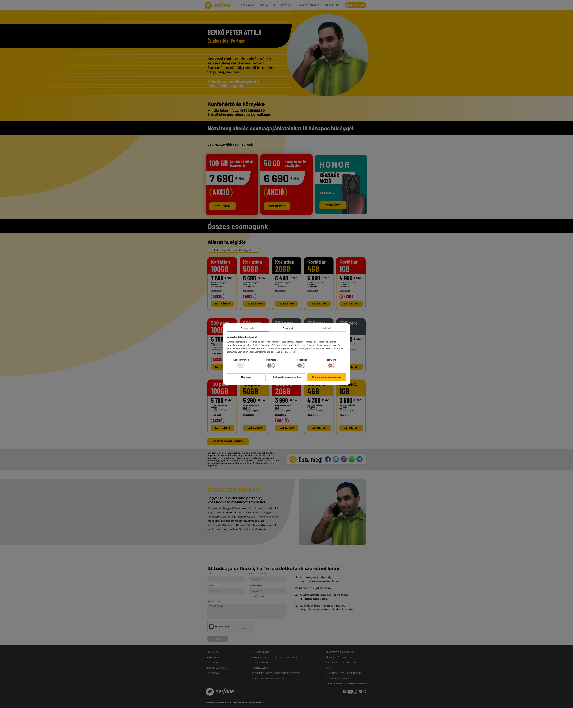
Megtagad (246, 377)
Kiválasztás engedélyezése (286, 377)
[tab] (248, 328)
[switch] (271, 365)
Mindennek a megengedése (326, 377)
